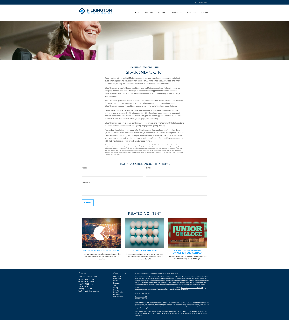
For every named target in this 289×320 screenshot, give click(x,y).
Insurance (116, 283)
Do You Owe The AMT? (144, 250)
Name (84, 168)
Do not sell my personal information (178, 289)
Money (115, 287)
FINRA (187, 302)
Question (86, 182)
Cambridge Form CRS (141, 297)
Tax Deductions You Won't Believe (101, 250)
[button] (148, 12)
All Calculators (118, 296)
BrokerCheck (174, 273)
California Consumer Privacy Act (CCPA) (192, 288)
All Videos (116, 294)
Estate (115, 281)
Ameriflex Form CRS (141, 299)
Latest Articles (118, 292)
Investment (117, 278)
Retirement (117, 276)
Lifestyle (116, 290)
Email (148, 168)
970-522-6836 (202, 2)
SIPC (190, 302)
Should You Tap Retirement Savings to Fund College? (187, 251)
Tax (114, 285)
